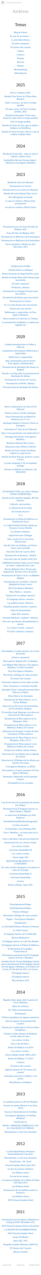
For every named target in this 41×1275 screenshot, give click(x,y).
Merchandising (20, 69)
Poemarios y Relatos (20, 287)
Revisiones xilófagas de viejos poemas (20, 675)
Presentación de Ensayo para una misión (20, 297)
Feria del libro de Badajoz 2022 (21, 233)
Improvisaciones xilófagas (20, 535)
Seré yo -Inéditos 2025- (20, 92)
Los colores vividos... (20, 1051)
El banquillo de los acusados (20, 783)
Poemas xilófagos (20, 911)
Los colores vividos (20, 846)
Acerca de (7, 1265)
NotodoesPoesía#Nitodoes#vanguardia (20, 821)
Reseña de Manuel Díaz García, (21, 443)
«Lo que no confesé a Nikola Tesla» (20, 207)
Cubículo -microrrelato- (20, 504)
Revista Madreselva (20, 937)
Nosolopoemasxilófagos (20, 904)
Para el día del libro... (20, 1043)
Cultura (20, 51)
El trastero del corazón (20, 47)
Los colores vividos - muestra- (20, 627)
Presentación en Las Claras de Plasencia (20, 190)
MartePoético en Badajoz (20, 1082)
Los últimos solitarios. (20, 531)
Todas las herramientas (20, 610)
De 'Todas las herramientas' (20, 1010)
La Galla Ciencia (20, 930)
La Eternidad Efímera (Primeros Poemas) (20, 926)
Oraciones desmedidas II (20, 873)
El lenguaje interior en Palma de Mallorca (20, 945)
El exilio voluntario (20, 43)
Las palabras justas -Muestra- (20, 603)
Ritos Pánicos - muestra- (20, 592)
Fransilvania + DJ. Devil (20, 1161)
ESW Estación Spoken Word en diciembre (20, 1226)
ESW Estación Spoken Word (20, 1200)
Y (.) (20, 515)
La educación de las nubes (20, 508)
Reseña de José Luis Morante (20, 182)
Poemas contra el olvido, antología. (20, 413)
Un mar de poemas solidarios (20, 1169)
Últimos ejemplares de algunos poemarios (20, 1017)
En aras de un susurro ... (20, 36)
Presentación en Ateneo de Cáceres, (20, 379)
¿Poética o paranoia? (20, 657)
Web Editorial (20, 73)
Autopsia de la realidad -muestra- (20, 595)
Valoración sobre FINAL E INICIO (20, 446)
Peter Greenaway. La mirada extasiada (20, 686)
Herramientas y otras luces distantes (20, 1132)
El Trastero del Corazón (20, 1248)
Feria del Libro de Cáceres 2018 (20, 551)
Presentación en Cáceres (20, 186)
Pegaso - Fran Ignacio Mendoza (20, 919)
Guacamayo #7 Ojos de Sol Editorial (20, 429)
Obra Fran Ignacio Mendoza (20, 588)
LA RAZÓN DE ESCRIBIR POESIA (20, 1229)
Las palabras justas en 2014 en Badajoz (20, 1102)
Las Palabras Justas (20, 1172)
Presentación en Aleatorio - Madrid (20, 555)
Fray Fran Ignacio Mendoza (20, 671)
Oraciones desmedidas (21, 877)
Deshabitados (20, 923)
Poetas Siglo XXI (20, 857)
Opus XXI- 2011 (20, 1240)
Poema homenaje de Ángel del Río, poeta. (20, 273)
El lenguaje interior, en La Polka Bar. (20, 934)
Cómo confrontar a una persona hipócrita (20, 839)
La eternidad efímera (20, 40)
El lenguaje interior (20, 973)
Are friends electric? (20, 511)
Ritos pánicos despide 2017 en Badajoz (20, 661)
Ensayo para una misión (20, 308)
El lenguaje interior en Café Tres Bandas (20, 941)
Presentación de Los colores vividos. (20, 842)
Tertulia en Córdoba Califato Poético (20, 750)
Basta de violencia (20, 1006)
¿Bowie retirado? (20, 1252)
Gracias (20, 881)
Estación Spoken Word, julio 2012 (20, 1165)
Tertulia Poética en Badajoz (20, 270)
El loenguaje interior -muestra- (20, 599)
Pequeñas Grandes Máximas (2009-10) (20, 1244)
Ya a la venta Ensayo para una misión (20, 305)
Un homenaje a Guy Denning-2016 (20, 829)
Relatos (20, 66)
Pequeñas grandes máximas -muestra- (20, 606)
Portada (20, 58)
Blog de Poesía (20, 32)
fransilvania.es (14, 3)
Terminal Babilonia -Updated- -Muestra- (20, 617)
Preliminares (20, 1013)
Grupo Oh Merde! (20, 1237)
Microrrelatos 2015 (20, 980)
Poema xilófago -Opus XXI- (20, 885)
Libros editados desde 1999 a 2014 (20, 1055)
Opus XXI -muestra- (20, 614)
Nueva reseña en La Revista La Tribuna (20, 318)
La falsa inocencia (20, 825)
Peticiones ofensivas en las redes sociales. (20, 682)
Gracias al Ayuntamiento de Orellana (20, 1112)
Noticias (20, 62)
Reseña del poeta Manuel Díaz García (20, 193)
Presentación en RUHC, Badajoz (20, 383)
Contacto (20, 54)
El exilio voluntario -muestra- (20, 631)
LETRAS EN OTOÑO (20, 266)
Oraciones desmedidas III (20, 850)
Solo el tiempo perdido (20, 121)
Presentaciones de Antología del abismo (20, 387)
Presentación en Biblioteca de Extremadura (20, 236)
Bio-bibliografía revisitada (20, 197)
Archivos (20, 1265)
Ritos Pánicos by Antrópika (20, 696)
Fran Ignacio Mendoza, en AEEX (20, 766)
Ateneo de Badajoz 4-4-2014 (20, 1047)
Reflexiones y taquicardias (20, 357)
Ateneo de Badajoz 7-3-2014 (20, 1058)
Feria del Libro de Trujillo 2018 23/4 (20, 559)
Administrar (34, 1265)
